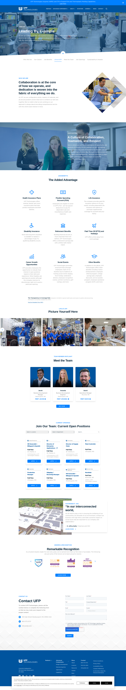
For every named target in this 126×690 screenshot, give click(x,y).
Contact (100, 8)
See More (62, 406)
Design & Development (62, 664)
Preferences (82, 683)
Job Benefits (48, 59)
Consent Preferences (98, 668)
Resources (74, 668)
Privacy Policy (19, 685)
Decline (94, 683)
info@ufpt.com (84, 668)
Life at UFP (58, 59)
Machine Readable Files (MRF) (35, 302)
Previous (2, 329)
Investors (80, 8)
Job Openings (80, 59)
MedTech (48, 8)
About (72, 8)
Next (123, 329)
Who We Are (27, 59)
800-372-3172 (84, 662)
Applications (59, 669)
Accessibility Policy (98, 666)
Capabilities (59, 672)
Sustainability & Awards (95, 59)
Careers (87, 8)
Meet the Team (69, 59)
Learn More (63, 3)
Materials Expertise (61, 667)
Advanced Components (60, 8)
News (94, 8)
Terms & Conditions (98, 661)
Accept (106, 683)
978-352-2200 (84, 665)
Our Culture (38, 59)
